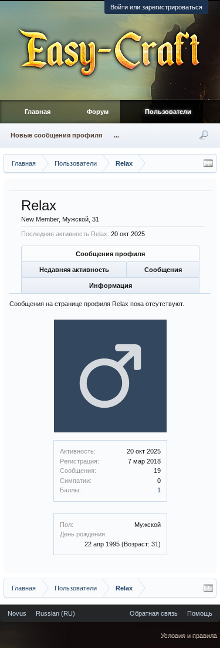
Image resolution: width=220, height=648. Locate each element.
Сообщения (163, 269)
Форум (98, 111)
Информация (110, 285)
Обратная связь (154, 613)
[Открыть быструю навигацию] (208, 163)
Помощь (199, 613)
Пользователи (168, 111)
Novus (17, 613)
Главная (37, 111)
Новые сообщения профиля (56, 135)
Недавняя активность (74, 269)
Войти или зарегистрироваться (156, 7)
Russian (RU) (55, 613)
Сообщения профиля (110, 253)
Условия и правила (189, 635)
